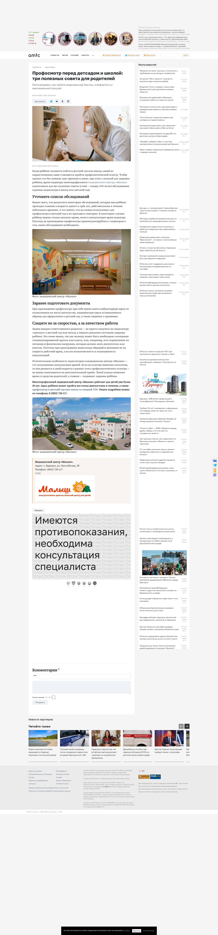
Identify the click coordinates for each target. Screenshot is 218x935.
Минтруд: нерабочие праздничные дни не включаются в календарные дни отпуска (158, 220)
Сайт (38, 473)
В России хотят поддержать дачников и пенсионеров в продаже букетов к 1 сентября (157, 266)
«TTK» (60, 812)
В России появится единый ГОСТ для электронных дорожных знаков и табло (157, 352)
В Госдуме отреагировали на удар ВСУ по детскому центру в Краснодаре (158, 134)
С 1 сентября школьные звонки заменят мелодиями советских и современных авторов (157, 451)
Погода (31, 777)
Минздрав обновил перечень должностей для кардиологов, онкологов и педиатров (158, 618)
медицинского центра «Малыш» (107, 182)
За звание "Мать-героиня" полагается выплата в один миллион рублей (156, 80)
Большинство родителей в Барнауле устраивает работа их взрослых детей (156, 98)
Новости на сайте (35, 771)
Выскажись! (40, 101)
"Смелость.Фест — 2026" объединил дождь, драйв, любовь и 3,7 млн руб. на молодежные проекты (158, 430)
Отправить (40, 702)
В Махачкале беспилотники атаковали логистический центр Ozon (156, 609)
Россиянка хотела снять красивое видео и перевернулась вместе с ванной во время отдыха (158, 109)
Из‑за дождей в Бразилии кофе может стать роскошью (159, 599)
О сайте (59, 777)
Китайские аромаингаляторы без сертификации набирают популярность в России (158, 362)
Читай (65, 55)
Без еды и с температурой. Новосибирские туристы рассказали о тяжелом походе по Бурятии (159, 210)
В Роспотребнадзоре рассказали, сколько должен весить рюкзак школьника (158, 283)
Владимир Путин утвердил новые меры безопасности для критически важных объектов (157, 89)
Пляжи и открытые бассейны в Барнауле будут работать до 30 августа (158, 249)
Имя (35, 675)
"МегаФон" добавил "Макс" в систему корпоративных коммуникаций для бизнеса (159, 142)
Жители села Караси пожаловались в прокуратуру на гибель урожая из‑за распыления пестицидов (156, 540)
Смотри (85, 55)
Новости (55, 55)
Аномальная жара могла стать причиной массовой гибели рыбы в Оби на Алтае (157, 126)
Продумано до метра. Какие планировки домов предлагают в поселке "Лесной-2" (157, 647)
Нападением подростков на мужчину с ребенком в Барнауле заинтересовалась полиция (157, 229)
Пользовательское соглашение (40, 774)
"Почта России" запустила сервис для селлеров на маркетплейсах (156, 118)
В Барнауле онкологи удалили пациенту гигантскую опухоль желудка (157, 461)
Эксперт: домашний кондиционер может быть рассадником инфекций (157, 257)
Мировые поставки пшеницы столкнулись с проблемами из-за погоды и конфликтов (159, 72)
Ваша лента (150, 55)
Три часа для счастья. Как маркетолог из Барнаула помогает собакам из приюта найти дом (158, 441)
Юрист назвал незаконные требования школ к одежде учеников (159, 151)
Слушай (74, 55)
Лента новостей (147, 64)
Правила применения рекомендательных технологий (48, 788)
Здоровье (50, 67)
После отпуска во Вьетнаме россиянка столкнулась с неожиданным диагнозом (157, 530)
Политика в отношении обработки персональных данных (50, 791)
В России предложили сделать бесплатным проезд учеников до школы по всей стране (159, 637)
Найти (186, 55)
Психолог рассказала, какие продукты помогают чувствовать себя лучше (157, 275)
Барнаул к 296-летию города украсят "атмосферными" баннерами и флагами (157, 400)
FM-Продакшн (61, 771)
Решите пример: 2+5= (42, 697)
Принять (136, 931)
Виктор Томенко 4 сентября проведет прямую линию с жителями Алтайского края (159, 628)
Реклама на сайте (62, 774)
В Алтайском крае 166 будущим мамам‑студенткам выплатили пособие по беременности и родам (158, 590)
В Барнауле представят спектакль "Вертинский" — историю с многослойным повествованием (158, 239)
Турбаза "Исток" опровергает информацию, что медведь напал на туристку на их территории (159, 410)
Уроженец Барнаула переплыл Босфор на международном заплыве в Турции (158, 420)
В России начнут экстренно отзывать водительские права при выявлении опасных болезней (156, 293)
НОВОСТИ (36, 67)
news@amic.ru (107, 786)
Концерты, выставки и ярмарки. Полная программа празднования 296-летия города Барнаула (159, 579)
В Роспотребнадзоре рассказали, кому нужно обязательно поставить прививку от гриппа (158, 470)
